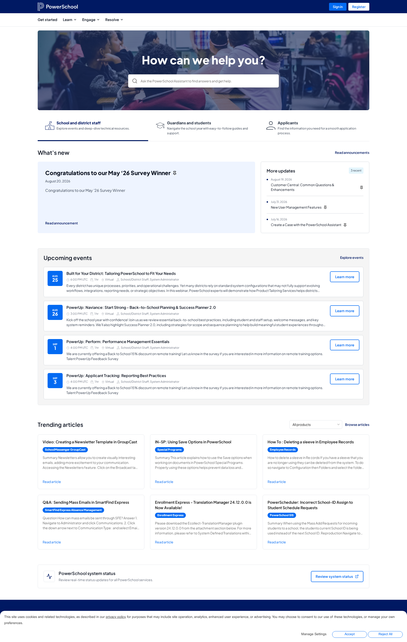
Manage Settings (313, 634)
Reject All (385, 634)
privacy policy (115, 617)
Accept (350, 634)
